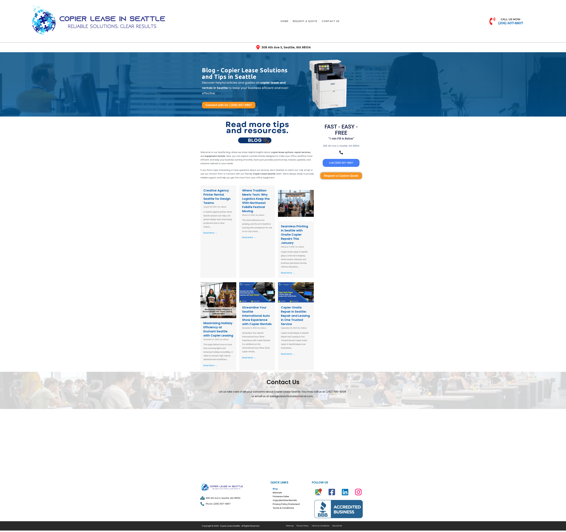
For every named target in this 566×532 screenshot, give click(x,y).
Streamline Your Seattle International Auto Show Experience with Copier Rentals (257, 315)
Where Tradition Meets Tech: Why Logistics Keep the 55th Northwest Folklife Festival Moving (256, 200)
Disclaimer (337, 526)
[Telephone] (341, 152)
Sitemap (290, 526)
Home (284, 21)
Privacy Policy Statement (286, 504)
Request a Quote (305, 21)
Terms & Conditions (283, 507)
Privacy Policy (303, 526)
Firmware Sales (281, 496)
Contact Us (331, 21)
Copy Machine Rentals (285, 500)
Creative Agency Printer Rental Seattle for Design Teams (217, 196)
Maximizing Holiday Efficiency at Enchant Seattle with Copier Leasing (218, 329)
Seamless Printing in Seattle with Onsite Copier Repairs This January (294, 234)
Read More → (210, 232)
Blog (275, 488)
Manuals (277, 492)
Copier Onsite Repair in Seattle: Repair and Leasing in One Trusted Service (295, 315)
